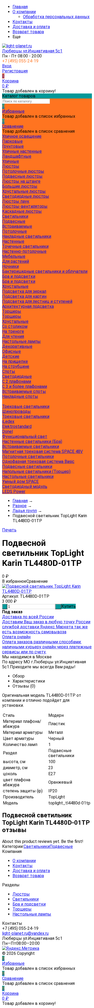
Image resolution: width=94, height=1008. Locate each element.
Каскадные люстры (22, 211)
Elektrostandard (17, 426)
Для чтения (13, 336)
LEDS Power (13, 491)
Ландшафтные (16, 156)
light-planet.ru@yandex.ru (25, 933)
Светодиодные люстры (25, 196)
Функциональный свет (24, 436)
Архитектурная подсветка (28, 306)
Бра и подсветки (18, 281)
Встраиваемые (17, 226)
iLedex (8, 421)
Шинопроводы (16, 411)
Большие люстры (19, 186)
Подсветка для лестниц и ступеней (37, 301)
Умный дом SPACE (20, 481)
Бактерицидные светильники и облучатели (44, 271)
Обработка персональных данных (56, 16)
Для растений (15, 261)
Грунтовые (13, 146)
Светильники (37, 846)
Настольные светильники (28, 476)
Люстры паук (15, 201)
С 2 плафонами (16, 381)
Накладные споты (20, 396)
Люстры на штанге (21, 181)
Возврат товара (28, 31)
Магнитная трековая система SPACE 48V (42, 451)
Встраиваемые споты (24, 391)
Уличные (10, 161)
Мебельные (13, 256)
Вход (6, 65)
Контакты (23, 21)
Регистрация (15, 70)
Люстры (21, 894)
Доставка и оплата (31, 26)
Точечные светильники (25, 246)
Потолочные (14, 231)
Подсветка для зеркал (24, 291)
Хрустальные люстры (24, 191)
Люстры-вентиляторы (25, 206)
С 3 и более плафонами (24, 386)
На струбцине (15, 366)
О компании (24, 11)
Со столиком (14, 326)
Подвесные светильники (27, 466)
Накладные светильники (26, 236)
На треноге (13, 331)
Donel (7, 431)
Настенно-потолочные (24, 251)
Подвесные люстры (22, 176)
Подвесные (13, 221)
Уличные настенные (22, 151)
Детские (10, 356)
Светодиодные (17, 376)
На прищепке (15, 361)
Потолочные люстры (23, 171)
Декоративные (17, 346)
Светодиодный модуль (24, 486)
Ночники (10, 266)
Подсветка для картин (24, 296)
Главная (20, 6)
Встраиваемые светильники (30, 446)
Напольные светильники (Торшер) (36, 471)
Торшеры (11, 316)
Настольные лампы (32, 914)
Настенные (13, 241)
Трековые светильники (25, 406)
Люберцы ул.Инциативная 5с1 (32, 50)
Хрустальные (15, 286)
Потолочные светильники (28, 456)
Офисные (11, 351)
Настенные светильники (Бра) (32, 441)
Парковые (12, 141)
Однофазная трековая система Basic (38, 461)
